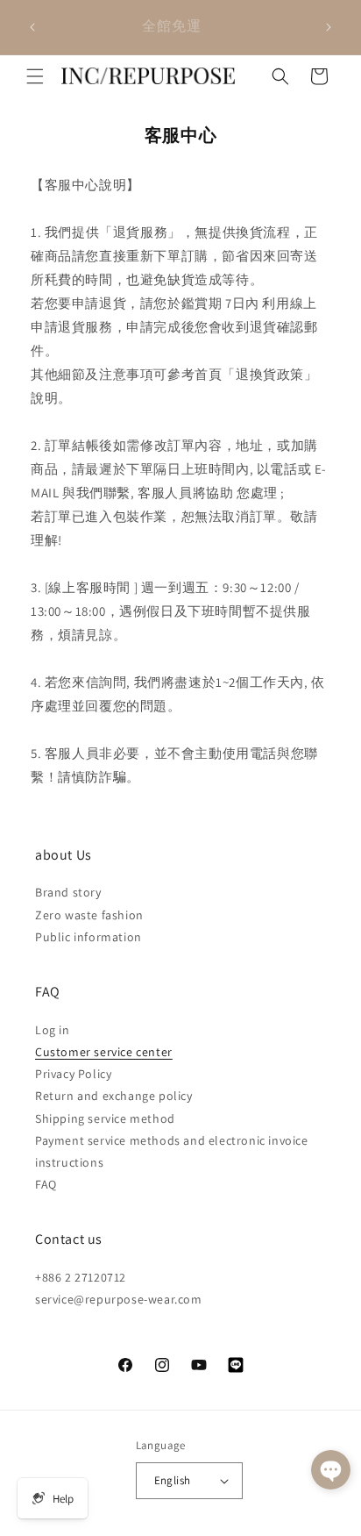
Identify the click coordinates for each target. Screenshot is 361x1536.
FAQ (46, 1184)
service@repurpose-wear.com (118, 1299)
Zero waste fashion (89, 915)
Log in (52, 1030)
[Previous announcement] (32, 27)
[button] (35, 76)
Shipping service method (105, 1118)
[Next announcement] (328, 27)
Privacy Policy (73, 1074)
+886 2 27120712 (80, 1277)
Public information (88, 937)
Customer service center (104, 1052)
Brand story (68, 892)
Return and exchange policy (114, 1096)
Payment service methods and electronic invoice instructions (171, 1151)
